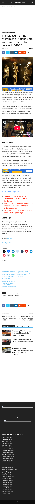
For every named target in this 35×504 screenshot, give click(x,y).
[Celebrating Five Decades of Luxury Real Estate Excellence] (6, 342)
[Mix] (20, 52)
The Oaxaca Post (7, 447)
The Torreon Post (7, 490)
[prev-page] (3, 359)
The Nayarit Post (7, 484)
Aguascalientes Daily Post (9, 469)
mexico (4, 295)
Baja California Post (7, 441)
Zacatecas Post (6, 493)
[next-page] (6, 359)
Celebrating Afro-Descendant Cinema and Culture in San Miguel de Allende (17, 198)
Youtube (9, 238)
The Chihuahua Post (8, 482)
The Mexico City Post (8, 462)
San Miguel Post (7, 243)
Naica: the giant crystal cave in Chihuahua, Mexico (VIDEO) (9, 318)
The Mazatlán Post (7, 458)
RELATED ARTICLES (8, 326)
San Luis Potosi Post (8, 476)
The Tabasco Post (7, 443)
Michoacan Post (6, 475)
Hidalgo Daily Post (7, 473)
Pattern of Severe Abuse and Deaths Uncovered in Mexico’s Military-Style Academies (18, 205)
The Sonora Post (6, 486)
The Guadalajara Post (8, 456)
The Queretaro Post (7, 480)
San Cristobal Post (7, 449)
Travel (13, 32)
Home (3, 6)
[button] (3, 2)
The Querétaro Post (7, 451)
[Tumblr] (12, 52)
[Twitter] (8, 52)
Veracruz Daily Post (7, 491)
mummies (10, 295)
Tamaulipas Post (6, 478)
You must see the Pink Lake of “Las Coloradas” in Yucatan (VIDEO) (26, 318)
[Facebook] (3, 52)
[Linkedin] (16, 52)
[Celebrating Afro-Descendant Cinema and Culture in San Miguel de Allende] (6, 333)
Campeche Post (6, 445)
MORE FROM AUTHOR (22, 326)
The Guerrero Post (7, 452)
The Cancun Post (7, 439)
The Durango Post (7, 460)
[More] (28, 52)
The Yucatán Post (7, 437)
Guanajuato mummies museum (22, 293)
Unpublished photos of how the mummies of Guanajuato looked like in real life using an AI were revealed (8, 274)
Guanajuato (9, 293)
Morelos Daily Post (7, 467)
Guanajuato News (11, 6)
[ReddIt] (24, 52)
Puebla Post (5, 488)
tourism (17, 295)
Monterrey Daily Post (8, 454)
